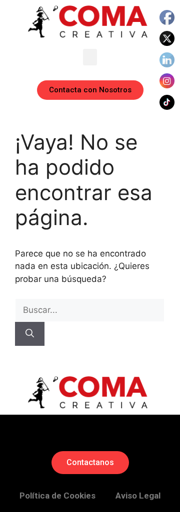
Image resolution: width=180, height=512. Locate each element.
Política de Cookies (58, 496)
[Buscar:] (89, 310)
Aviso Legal (138, 496)
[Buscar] (29, 334)
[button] (90, 57)
